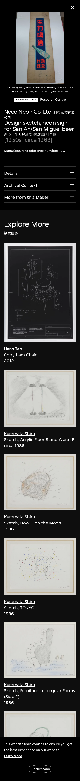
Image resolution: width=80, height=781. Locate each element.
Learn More (13, 756)
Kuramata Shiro (19, 433)
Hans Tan (13, 348)
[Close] (73, 7)
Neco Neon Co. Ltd (28, 111)
